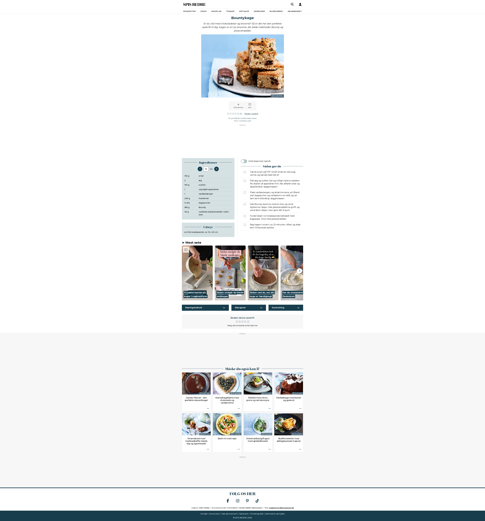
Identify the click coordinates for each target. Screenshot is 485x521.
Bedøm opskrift (251, 114)
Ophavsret (243, 514)
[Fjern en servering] (200, 169)
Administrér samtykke (275, 514)
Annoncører (214, 514)
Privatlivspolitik (256, 514)
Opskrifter (189, 11)
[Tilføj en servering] (216, 169)
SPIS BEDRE (194, 4)
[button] (197, 273)
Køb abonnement (229, 514)
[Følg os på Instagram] (237, 501)
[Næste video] (299, 270)
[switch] (244, 161)
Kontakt (204, 514)
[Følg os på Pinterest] (247, 501)
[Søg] (292, 4)
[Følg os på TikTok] (257, 501)
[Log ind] (300, 4)
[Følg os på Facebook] (227, 501)
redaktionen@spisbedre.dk (281, 508)
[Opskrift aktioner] (208, 408)
